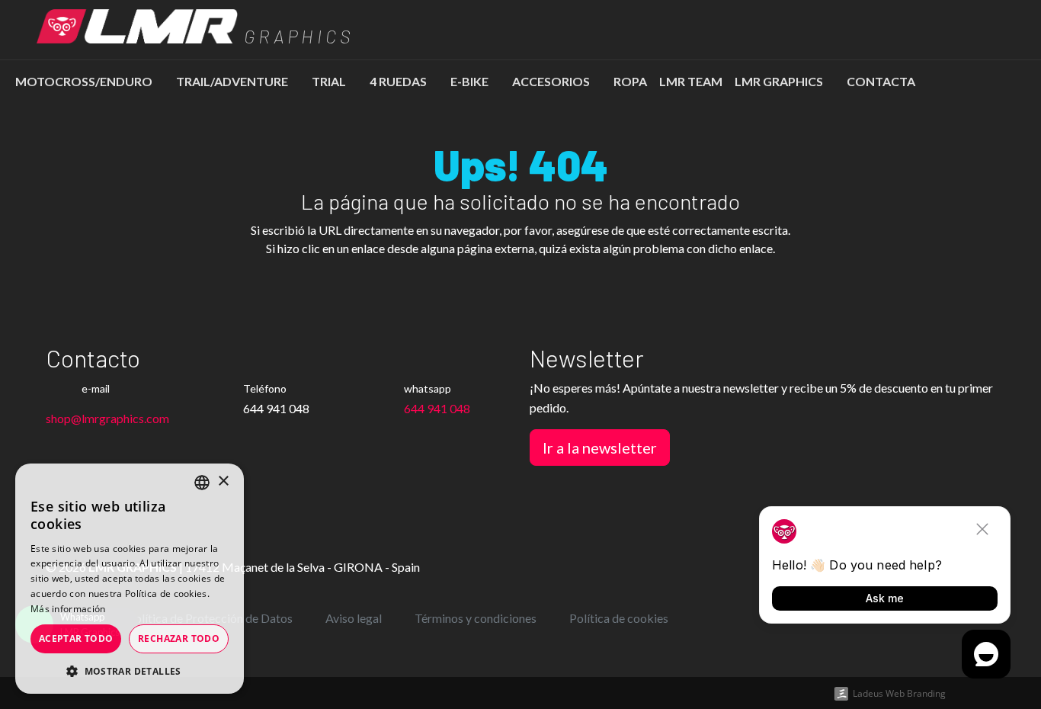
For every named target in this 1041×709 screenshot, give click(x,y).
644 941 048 (437, 408)
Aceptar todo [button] (76, 638)
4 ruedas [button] (399, 81)
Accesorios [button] (552, 81)
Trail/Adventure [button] (233, 81)
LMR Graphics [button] (780, 81)
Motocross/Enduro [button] (85, 81)
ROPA (630, 81)
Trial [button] (330, 81)
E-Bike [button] (470, 81)
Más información (68, 608)
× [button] (223, 481)
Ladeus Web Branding (899, 693)
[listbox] (202, 482)
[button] (129, 671)
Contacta (881, 81)
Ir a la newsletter (600, 447)
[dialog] (129, 579)
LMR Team (690, 81)
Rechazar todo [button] (178, 638)
